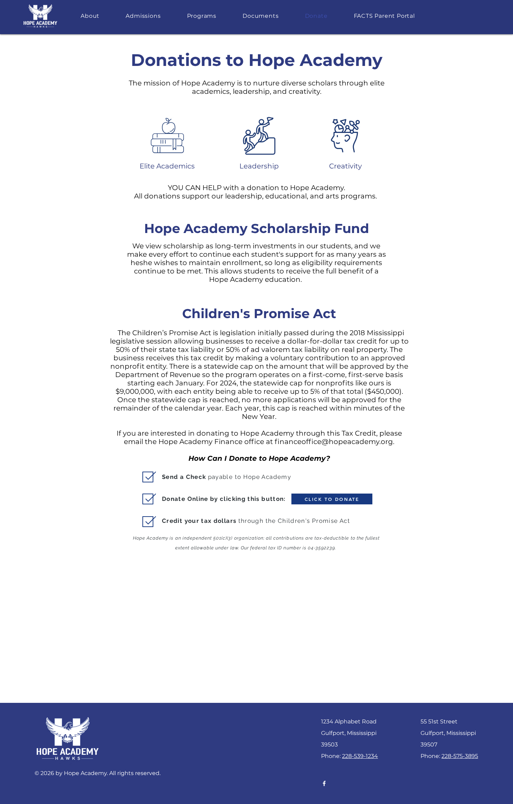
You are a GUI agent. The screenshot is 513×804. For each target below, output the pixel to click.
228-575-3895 (459, 756)
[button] (90, 16)
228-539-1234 (360, 756)
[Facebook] (324, 783)
